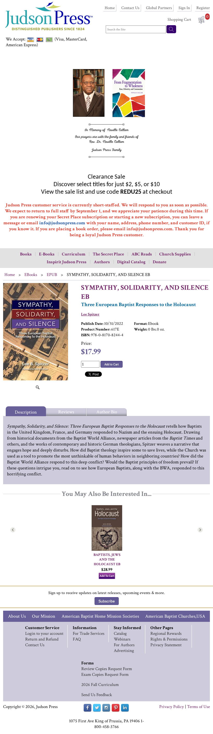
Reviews (66, 412)
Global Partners (159, 8)
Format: (140, 323)
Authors (102, 262)
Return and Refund (41, 639)
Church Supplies (175, 254)
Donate (160, 262)
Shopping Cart (179, 19)
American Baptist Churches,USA (175, 616)
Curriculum (73, 254)
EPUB (52, 275)
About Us (17, 616)
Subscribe (106, 601)
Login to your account (44, 633)
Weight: (140, 329)
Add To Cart (106, 576)
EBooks (30, 275)
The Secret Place (108, 254)
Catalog (120, 633)
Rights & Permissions (169, 639)
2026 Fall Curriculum (100, 685)
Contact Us (130, 8)
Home (110, 8)
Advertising (124, 651)
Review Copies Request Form (106, 669)
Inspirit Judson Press (66, 262)
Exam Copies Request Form (105, 674)
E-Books (47, 254)
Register (203, 8)
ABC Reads (141, 254)
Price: (86, 343)
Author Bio (106, 412)
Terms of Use (198, 707)
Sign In (184, 8)
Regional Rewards (166, 633)
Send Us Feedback (96, 695)
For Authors (124, 645)
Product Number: (95, 329)
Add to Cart (111, 364)
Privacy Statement (166, 645)
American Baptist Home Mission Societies (100, 616)
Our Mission (43, 616)
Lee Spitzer (90, 314)
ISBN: (85, 335)
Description (26, 412)
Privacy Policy (171, 707)
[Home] (48, 31)
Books (26, 254)
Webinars (122, 639)
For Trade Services (88, 633)
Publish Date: (92, 323)
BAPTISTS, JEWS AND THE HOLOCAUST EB (107, 560)
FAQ (77, 639)
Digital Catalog (131, 262)
